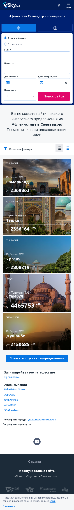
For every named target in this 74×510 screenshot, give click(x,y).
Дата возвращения (47, 77)
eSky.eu (19, 476)
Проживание (12, 377)
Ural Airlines (11, 399)
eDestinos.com (48, 476)
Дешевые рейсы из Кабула (42, 419)
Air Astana (10, 405)
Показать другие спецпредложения (37, 358)
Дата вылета (11, 77)
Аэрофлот (10, 394)
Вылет (7, 50)
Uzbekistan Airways (15, 389)
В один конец (15, 44)
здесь (53, 500)
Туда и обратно (17, 38)
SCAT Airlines (11, 410)
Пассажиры (10, 90)
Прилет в (8, 63)
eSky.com (31, 476)
